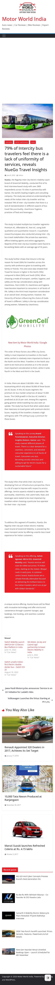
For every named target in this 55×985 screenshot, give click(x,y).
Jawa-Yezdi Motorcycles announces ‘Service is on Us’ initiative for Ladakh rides (28, 690)
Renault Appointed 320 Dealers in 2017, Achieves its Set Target (24, 748)
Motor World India (24, 18)
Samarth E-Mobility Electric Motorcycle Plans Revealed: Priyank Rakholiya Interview (32, 916)
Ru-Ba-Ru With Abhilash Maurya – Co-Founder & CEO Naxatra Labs (32, 896)
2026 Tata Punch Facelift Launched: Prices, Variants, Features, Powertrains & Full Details (34, 934)
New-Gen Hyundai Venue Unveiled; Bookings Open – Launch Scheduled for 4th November (33, 952)
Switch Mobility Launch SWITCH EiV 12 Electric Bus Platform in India (14, 644)
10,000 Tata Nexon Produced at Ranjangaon (23, 798)
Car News (9, 142)
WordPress (10, 980)
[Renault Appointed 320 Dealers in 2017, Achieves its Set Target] (27, 717)
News (33, 142)
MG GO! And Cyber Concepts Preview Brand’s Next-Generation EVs (32, 877)
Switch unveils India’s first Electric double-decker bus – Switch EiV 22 (15, 666)
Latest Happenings (21, 142)
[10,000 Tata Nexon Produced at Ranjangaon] (27, 767)
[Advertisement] (27, 67)
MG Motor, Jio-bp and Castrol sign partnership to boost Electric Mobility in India (37, 647)
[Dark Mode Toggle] (48, 977)
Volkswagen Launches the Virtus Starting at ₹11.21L (29, 700)
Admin (20, 175)
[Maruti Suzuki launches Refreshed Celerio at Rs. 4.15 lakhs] (27, 816)
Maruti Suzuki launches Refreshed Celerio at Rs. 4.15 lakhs (25, 847)
